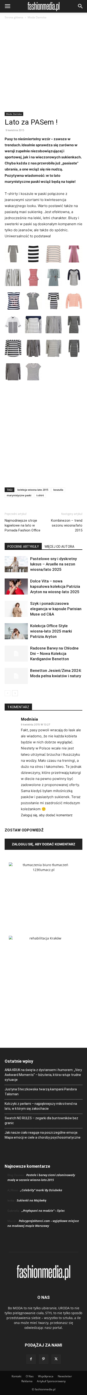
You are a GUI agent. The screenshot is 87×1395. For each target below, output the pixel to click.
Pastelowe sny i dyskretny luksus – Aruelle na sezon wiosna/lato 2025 (53, 564)
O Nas (30, 1376)
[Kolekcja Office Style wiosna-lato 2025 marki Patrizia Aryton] (16, 631)
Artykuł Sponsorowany (51, 1381)
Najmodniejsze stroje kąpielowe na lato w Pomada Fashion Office (22, 525)
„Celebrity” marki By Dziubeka (41, 1190)
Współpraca (45, 1376)
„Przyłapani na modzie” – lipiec (43, 1210)
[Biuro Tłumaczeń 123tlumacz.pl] (43, 891)
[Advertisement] (43, 66)
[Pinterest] (43, 1359)
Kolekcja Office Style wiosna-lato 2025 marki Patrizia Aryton (51, 631)
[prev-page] (7, 693)
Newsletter (65, 1376)
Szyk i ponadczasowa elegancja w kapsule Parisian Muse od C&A (55, 608)
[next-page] (15, 693)
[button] (7, 6)
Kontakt (16, 1376)
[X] (56, 1359)
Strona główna (14, 17)
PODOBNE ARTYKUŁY (23, 546)
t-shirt (40, 495)
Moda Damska (37, 17)
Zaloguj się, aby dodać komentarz (47, 815)
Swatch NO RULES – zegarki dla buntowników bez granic (41, 1120)
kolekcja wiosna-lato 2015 (32, 489)
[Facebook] (31, 1359)
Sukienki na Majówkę (31, 1200)
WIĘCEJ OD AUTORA (59, 546)
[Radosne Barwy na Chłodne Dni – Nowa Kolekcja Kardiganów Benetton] (16, 654)
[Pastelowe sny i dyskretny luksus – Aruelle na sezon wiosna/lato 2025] (16, 564)
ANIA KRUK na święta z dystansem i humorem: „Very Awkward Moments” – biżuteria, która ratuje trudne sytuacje (43, 1075)
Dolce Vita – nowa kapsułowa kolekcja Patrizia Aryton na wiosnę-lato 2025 (55, 586)
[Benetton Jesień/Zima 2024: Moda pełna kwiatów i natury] (16, 676)
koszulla (58, 489)
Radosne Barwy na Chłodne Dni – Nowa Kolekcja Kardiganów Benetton (54, 653)
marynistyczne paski (19, 495)
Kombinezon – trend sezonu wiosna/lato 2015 (66, 525)
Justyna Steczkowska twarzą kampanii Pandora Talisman (41, 1091)
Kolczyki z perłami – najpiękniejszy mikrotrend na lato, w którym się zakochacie (41, 1106)
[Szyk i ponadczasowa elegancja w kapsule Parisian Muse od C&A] (16, 609)
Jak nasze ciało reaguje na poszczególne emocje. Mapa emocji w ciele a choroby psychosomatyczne (43, 1135)
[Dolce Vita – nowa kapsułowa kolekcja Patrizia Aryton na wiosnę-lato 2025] (16, 586)
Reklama (26, 1381)
